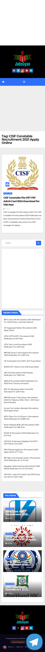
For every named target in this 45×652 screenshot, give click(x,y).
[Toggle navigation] (24, 82)
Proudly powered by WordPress (16, 638)
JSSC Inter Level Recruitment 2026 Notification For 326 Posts (21, 589)
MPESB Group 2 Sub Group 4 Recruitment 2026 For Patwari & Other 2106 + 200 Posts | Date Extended (21, 400)
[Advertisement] (22, 22)
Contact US (19, 647)
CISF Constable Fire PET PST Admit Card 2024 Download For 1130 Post (21, 201)
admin (7, 209)
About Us (11, 647)
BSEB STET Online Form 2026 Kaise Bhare (21, 367)
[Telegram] (34, 641)
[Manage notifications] (5, 647)
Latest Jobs (8, 193)
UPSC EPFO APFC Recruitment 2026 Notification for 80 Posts (20, 564)
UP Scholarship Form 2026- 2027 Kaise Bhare (22, 361)
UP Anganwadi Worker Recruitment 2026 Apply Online (20, 539)
